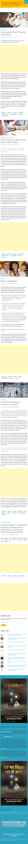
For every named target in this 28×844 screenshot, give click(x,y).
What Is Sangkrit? (9, 281)
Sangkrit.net (3, 748)
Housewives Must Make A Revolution (13, 33)
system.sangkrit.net (14, 104)
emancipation (21, 253)
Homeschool (4, 29)
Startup (16, 378)
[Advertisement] (14, 58)
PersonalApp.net (14, 835)
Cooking (15, 112)
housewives (21, 112)
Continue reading (5, 541)
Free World (8, 522)
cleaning (9, 112)
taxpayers (4, 514)
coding (14, 511)
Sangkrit (20, 114)
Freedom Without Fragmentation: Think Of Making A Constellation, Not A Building (17, 658)
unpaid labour (5, 115)
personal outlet (5, 255)
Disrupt (2, 278)
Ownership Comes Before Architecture (16, 641)
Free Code (3, 522)
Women (11, 137)
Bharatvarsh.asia (7, 834)
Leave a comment (14, 37)
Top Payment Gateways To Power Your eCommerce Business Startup (17, 638)
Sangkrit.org (3, 757)
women (3, 257)
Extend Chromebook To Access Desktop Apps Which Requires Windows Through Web (17, 666)
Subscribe (3, 625)
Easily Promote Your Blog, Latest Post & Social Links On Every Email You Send (17, 634)
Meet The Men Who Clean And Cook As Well (13, 141)
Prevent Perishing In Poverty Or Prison (10, 403)
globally (14, 1)
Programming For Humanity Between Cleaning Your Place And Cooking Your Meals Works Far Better (14, 528)
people (24, 511)
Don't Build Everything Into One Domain (16, 649)
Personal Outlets (5, 137)
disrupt (20, 376)
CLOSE (26, 1)
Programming (14, 114)
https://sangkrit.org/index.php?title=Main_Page (8, 828)
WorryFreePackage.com (18, 834)
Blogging (4, 112)
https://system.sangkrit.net (6, 731)
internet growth (5, 114)
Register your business (6, 1)
